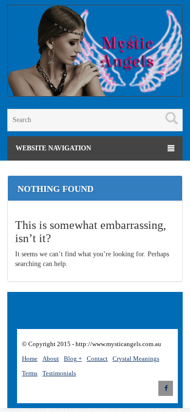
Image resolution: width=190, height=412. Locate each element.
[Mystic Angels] (95, 52)
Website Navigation (53, 148)
